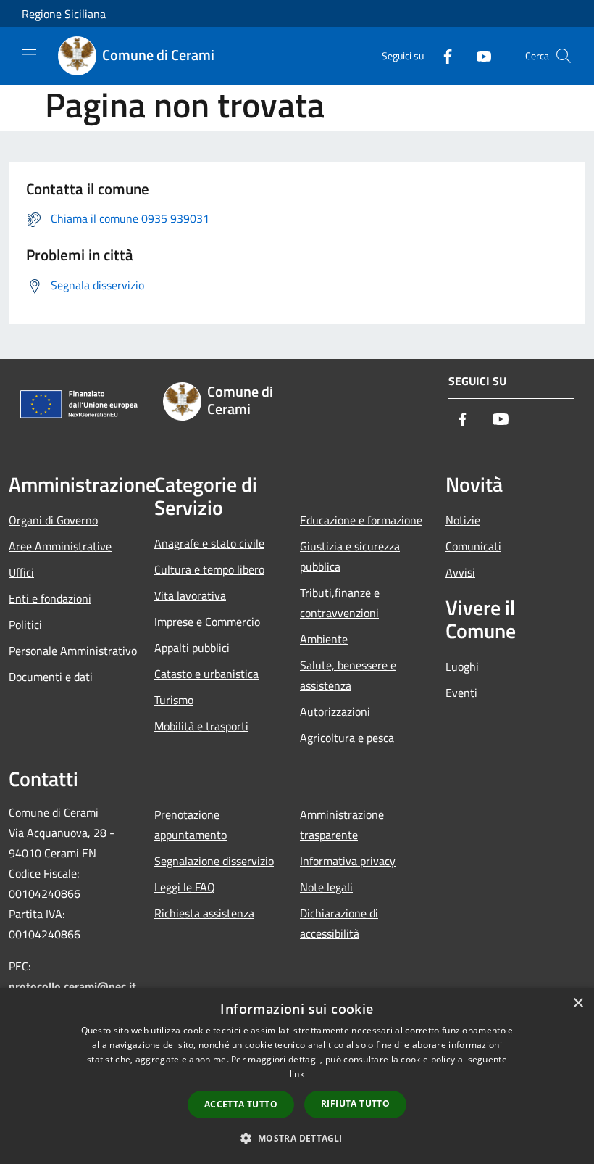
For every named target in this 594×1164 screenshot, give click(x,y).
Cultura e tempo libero (209, 569)
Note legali (326, 887)
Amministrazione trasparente (342, 824)
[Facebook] (441, 55)
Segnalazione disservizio (214, 861)
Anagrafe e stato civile (209, 543)
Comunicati (473, 546)
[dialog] (297, 1076)
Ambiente (324, 639)
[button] (296, 1138)
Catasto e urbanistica (206, 673)
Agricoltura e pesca (347, 737)
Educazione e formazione (361, 520)
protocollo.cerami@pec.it (72, 986)
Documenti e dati (51, 676)
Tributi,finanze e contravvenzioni (340, 603)
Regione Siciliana (64, 13)
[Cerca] (563, 56)
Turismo (173, 700)
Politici (25, 624)
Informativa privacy (348, 861)
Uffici (21, 572)
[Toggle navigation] (29, 54)
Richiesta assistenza (204, 913)
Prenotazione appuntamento (190, 824)
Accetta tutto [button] (240, 1104)
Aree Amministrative (60, 546)
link (297, 1074)
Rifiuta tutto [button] (355, 1103)
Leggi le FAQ (184, 887)
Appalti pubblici (192, 647)
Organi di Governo (53, 520)
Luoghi (462, 666)
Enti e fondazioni (50, 598)
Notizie (463, 520)
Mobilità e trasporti (201, 726)
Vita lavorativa (190, 595)
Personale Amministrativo (73, 650)
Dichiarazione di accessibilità (339, 923)
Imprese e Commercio (207, 621)
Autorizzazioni (335, 711)
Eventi (461, 692)
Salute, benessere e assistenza (348, 675)
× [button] (577, 1003)
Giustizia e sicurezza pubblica (350, 556)
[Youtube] (478, 55)
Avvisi (460, 572)
